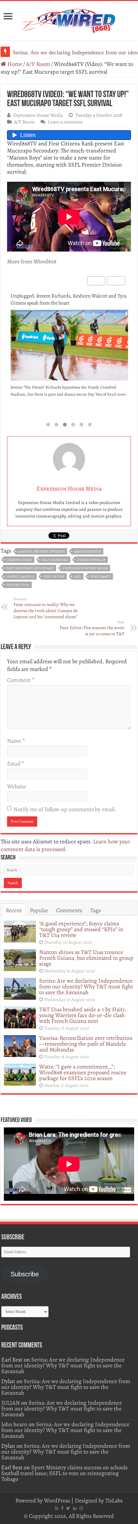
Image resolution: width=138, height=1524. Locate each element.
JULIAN (10, 1403)
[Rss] (56, 1508)
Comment (20, 680)
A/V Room (38, 64)
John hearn (14, 1424)
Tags (95, 910)
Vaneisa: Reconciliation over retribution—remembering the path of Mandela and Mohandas (86, 1043)
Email (15, 763)
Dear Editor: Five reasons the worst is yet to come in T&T (92, 628)
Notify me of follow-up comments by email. (64, 809)
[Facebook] (62, 1508)
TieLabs (114, 1500)
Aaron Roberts (87, 551)
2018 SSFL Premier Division (41, 551)
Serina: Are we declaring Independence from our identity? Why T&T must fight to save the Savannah (86, 986)
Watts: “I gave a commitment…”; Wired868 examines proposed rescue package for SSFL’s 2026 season (82, 1072)
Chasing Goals (19, 559)
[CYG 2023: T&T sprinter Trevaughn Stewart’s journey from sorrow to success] (69, 346)
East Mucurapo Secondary (30, 568)
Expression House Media (38, 115)
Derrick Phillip (91, 559)
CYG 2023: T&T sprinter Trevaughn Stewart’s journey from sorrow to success (66, 299)
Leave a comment (65, 121)
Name (16, 741)
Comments (69, 910)
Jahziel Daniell (20, 576)
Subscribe (25, 1274)
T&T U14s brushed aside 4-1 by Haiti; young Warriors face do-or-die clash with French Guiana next (82, 1015)
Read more (33, 401)
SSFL (77, 576)
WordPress (57, 1500)
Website (16, 786)
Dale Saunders (54, 559)
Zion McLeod (18, 585)
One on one (54, 576)
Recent (14, 910)
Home (14, 64)
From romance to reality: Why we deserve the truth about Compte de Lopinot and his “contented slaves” (45, 608)
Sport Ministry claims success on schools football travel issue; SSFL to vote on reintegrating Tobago (64, 1473)
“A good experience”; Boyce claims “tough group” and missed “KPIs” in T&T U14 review (81, 929)
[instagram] (81, 1508)
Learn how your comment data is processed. (65, 845)
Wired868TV (100, 576)
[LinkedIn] (74, 1508)
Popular (39, 910)
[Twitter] (68, 1508)
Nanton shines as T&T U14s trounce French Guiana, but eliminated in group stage (86, 958)
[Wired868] (69, 19)
